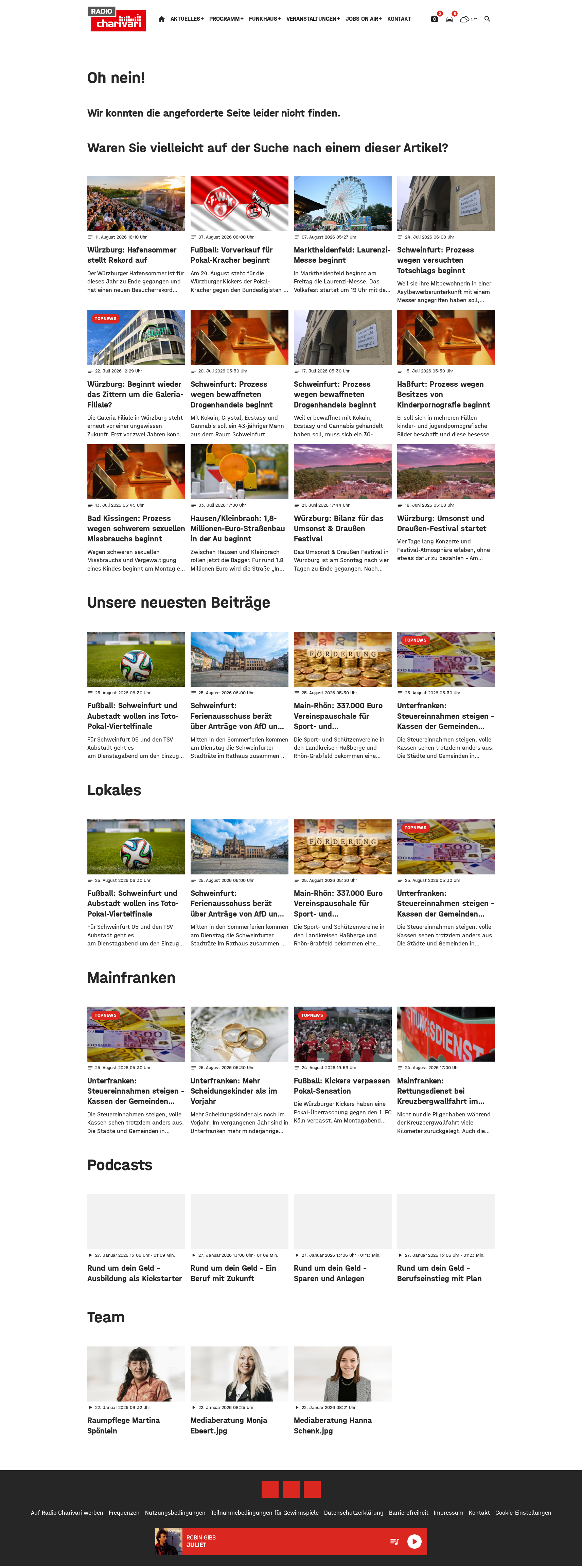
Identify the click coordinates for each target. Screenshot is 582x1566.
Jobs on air (362, 18)
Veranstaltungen (311, 18)
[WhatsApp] (312, 1489)
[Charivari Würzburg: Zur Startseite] (117, 19)
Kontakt (399, 18)
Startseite (162, 19)
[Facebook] (270, 1489)
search (487, 19)
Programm (224, 18)
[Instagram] (291, 1489)
